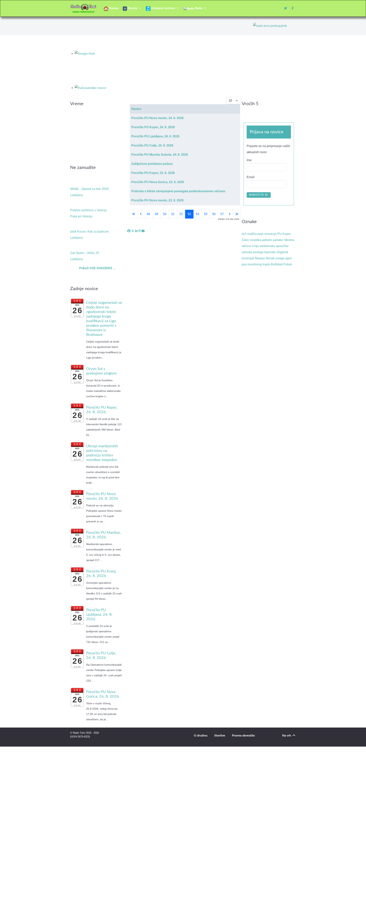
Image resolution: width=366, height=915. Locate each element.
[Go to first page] (134, 214)
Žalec (245, 240)
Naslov (136, 108)
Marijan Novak (264, 258)
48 (148, 214)
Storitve (219, 735)
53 (189, 214)
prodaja (258, 252)
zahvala (247, 252)
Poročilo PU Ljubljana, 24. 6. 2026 (155, 136)
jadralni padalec (273, 240)
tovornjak (248, 258)
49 (156, 214)
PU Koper (284, 233)
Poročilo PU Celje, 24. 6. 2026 (152, 145)
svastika (255, 240)
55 (205, 214)
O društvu (200, 735)
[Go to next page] (229, 214)
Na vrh (287, 735)
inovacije (270, 233)
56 (214, 214)
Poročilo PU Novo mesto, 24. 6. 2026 (157, 118)
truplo (266, 264)
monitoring (254, 264)
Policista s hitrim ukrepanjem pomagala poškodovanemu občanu (178, 191)
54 (197, 214)
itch (244, 233)
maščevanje (255, 233)
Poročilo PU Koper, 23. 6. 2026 (153, 173)
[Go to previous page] (140, 214)
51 (173, 214)
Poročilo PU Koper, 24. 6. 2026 (153, 127)
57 (222, 214)
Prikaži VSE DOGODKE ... (97, 268)
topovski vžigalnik (276, 252)
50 (164, 214)
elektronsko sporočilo (274, 246)
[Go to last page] (237, 214)
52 (181, 214)
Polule (287, 264)
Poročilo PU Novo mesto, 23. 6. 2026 (157, 200)
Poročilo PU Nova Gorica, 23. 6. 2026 (157, 182)
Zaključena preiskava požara (152, 163)
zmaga (279, 258)
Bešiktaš (277, 264)
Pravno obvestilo (243, 735)
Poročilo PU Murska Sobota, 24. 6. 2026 (159, 154)
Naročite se (258, 195)
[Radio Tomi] (84, 8)
